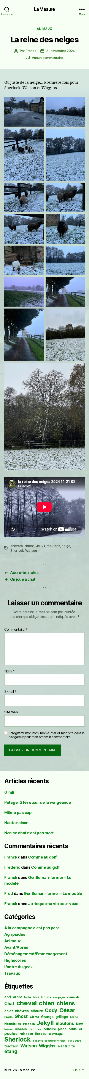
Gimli (9, 792)
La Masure (44, 9)
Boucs (46, 997)
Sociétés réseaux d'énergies (49, 1040)
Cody (51, 1010)
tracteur (11, 1046)
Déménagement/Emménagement (35, 954)
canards (73, 997)
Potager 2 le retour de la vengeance (37, 802)
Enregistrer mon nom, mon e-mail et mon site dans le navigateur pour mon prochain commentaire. (46, 735)
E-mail (10, 692)
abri (7, 997)
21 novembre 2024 (60, 51)
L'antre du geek (18, 967)
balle (27, 997)
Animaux (44, 29)
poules (10, 1033)
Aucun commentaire (47, 58)
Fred (8, 893)
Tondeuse (74, 1040)
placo (62, 1029)
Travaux (12, 973)
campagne (59, 997)
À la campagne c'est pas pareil (33, 928)
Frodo (8, 1017)
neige (66, 546)
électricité (66, 1046)
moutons (53, 546)
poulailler (75, 1029)
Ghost (21, 1016)
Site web (11, 712)
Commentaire (16, 630)
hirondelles (12, 1024)
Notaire (8, 1029)
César (67, 1010)
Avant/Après (16, 947)
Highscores (15, 960)
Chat (9, 1003)
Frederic (12, 867)
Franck (31, 51)
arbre (17, 997)
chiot (8, 1011)
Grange (47, 1017)
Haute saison (16, 822)
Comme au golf (42, 857)
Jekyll (40, 546)
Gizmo (34, 1017)
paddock (35, 1029)
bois (36, 997)
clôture (37, 1011)
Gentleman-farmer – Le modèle (53, 893)
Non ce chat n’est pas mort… (30, 833)
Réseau (40, 1034)
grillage (62, 1017)
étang (10, 1051)
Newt (79, 1024)
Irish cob (29, 1024)
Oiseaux (21, 1029)
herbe (74, 1017)
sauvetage (55, 1034)
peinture (49, 1029)
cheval (26, 1003)
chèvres (16, 546)
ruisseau (26, 1034)
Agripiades (14, 934)
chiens (29, 546)
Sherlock (17, 550)
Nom (9, 671)
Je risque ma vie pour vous (53, 903)
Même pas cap (18, 812)
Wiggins (47, 1045)
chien (47, 1003)
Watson (31, 550)
